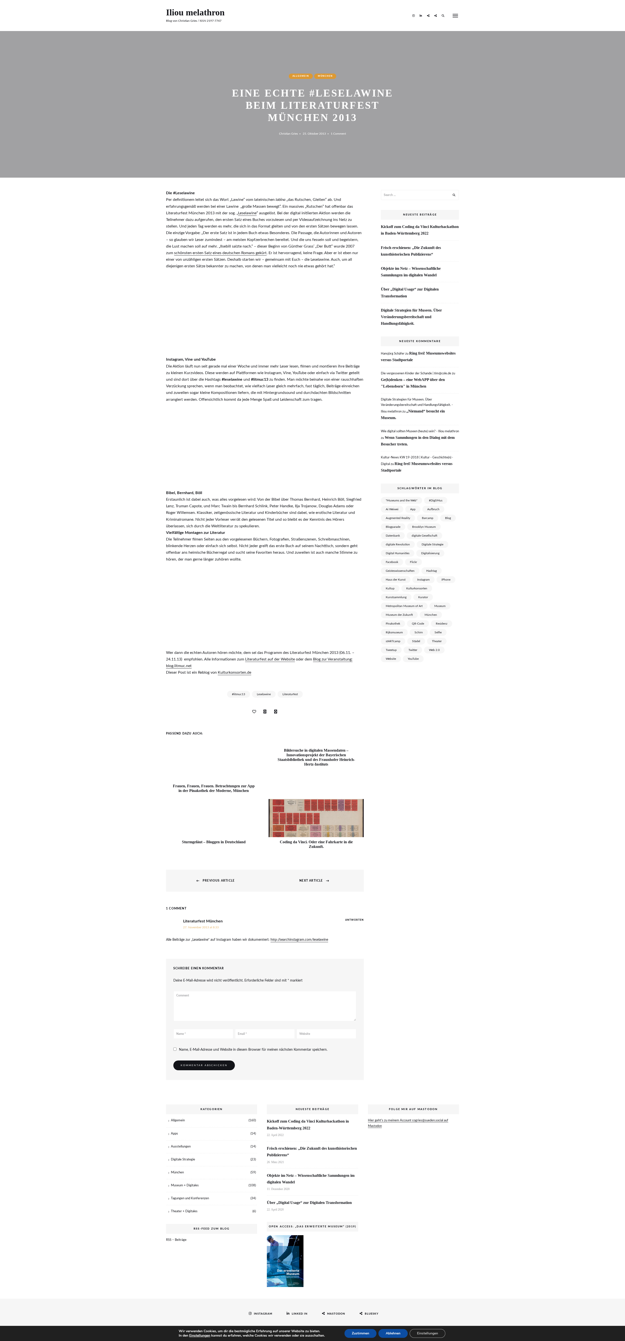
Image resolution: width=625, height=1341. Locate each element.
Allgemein (300, 76)
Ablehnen (393, 1333)
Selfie (438, 632)
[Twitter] (276, 712)
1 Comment (338, 133)
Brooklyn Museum (424, 526)
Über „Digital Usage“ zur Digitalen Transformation (410, 292)
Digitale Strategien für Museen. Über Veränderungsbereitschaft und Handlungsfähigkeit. (411, 316)
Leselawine (247, 213)
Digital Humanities (397, 553)
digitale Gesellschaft (424, 535)
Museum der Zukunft (399, 614)
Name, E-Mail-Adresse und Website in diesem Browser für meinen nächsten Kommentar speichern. (253, 1049)
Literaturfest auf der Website (270, 659)
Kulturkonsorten (416, 588)
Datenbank (393, 535)
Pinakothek (393, 623)
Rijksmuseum (394, 632)
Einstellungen (199, 1335)
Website (391, 658)
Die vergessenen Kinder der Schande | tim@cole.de (416, 373)
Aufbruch (433, 509)
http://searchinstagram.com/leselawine (299, 939)
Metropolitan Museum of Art (404, 606)
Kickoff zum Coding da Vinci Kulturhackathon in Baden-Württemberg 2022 (420, 230)
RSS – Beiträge (176, 1240)
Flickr (413, 562)
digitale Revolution (398, 544)
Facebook (392, 562)
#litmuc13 (238, 694)
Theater (437, 641)
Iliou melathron (195, 12)
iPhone (445, 579)
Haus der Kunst (396, 579)
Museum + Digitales (185, 1185)
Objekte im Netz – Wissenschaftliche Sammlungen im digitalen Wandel (411, 271)
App (413, 509)
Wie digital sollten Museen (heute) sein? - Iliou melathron (420, 431)
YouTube (413, 658)
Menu (455, 15)
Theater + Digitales (184, 1211)
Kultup (390, 588)
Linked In (421, 15)
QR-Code (418, 623)
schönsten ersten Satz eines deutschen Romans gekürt (220, 253)
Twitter (412, 650)
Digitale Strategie (432, 544)
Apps (174, 1133)
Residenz (441, 623)
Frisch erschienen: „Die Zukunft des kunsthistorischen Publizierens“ (411, 251)
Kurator (423, 597)
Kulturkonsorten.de (234, 672)
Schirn (419, 632)
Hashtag (431, 570)
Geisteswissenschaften (400, 570)
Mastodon (428, 15)
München (325, 76)
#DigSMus (435, 500)
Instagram (413, 15)
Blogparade (393, 526)
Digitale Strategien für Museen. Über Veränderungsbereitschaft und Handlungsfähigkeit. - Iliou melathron (417, 405)
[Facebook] (265, 712)
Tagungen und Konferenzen (190, 1198)
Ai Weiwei (392, 509)
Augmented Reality (398, 518)
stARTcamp (393, 641)
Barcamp (427, 518)
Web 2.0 (434, 650)
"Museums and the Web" (401, 500)
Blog (448, 518)
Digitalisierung (430, 553)
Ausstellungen (181, 1146)
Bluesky (435, 15)
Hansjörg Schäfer (393, 353)
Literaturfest (290, 694)
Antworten (354, 920)
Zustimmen (360, 1333)
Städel (416, 641)
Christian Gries (288, 133)
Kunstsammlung (396, 597)
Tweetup (391, 650)
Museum (440, 606)
